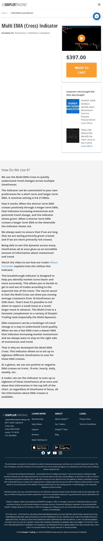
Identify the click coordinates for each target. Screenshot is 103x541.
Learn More (86, 123)
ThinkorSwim (20, 33)
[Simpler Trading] (14, 4)
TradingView (44, 33)
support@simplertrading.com (17, 419)
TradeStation (32, 33)
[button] (96, 16)
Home (4, 13)
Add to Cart (83, 70)
